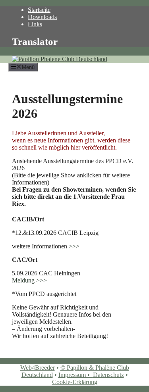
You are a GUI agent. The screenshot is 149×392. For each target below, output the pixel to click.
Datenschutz (108, 374)
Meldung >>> (29, 280)
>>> (74, 246)
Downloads (42, 16)
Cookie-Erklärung (74, 382)
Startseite (39, 9)
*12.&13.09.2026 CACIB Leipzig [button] (55, 232)
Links (35, 24)
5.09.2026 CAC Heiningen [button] (46, 273)
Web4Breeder (37, 367)
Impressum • (75, 374)
